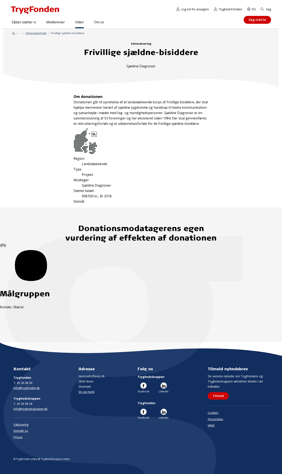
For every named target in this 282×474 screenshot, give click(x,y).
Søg (268, 9)
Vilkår (211, 425)
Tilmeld (218, 396)
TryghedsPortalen (230, 9)
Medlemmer (55, 22)
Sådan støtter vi (24, 22)
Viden (79, 22)
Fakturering (20, 424)
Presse (18, 437)
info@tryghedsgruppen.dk (30, 409)
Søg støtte (257, 19)
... (20, 33)
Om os (99, 22)
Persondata (215, 419)
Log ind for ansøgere (195, 9)
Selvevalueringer (36, 33)
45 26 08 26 (22, 404)
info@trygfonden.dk (26, 388)
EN (254, 9)
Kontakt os (20, 431)
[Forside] (13, 33)
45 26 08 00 (22, 383)
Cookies (213, 413)
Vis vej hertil (86, 392)
